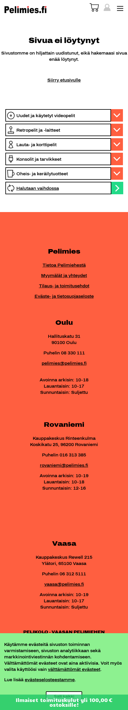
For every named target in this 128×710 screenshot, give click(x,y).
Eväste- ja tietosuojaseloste (64, 296)
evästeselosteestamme (50, 680)
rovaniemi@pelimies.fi (64, 465)
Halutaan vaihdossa (37, 188)
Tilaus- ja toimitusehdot (64, 286)
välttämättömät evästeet (74, 669)
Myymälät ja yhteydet (64, 275)
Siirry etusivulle (64, 80)
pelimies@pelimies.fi (64, 363)
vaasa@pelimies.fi (64, 584)
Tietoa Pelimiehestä (64, 265)
